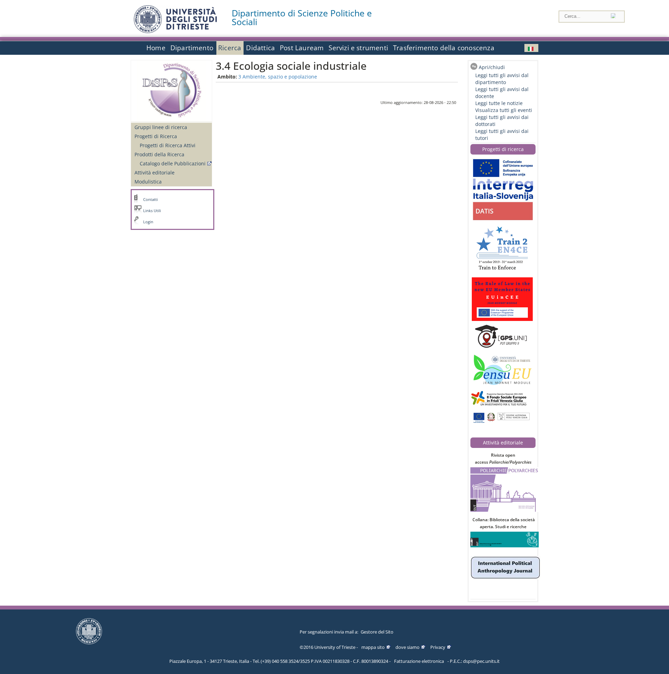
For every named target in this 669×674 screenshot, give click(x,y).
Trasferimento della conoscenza (443, 47)
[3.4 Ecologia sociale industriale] (531, 48)
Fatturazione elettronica (419, 661)
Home (156, 47)
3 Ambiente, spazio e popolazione (277, 76)
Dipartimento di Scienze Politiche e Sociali (302, 17)
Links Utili (152, 210)
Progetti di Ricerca (155, 136)
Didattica (260, 47)
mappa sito (373, 647)
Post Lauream (302, 47)
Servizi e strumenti (358, 47)
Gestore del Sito (377, 632)
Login (148, 221)
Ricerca (229, 47)
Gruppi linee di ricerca (160, 127)
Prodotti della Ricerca (159, 154)
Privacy (437, 647)
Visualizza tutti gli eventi (503, 110)
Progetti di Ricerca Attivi (167, 145)
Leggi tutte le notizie (499, 103)
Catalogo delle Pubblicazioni (173, 163)
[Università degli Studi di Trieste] (175, 31)
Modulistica (148, 181)
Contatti (150, 199)
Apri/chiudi (492, 67)
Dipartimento (191, 47)
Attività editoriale (154, 172)
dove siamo (407, 647)
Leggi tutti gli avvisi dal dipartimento (502, 78)
